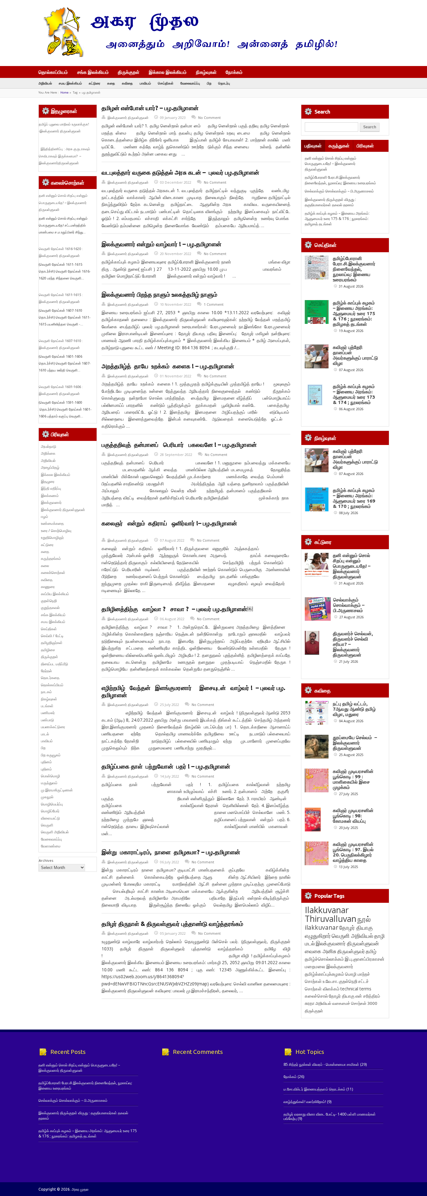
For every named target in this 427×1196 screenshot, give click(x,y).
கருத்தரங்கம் (51, 558)
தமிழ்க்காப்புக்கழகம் (324, 974)
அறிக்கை (48, 453)
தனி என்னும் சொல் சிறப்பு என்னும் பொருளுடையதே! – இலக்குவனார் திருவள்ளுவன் (63, 203)
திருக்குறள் (128, 72)
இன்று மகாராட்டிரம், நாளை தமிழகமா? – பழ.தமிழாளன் (171, 852)
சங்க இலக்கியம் (93, 72)
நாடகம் (46, 691)
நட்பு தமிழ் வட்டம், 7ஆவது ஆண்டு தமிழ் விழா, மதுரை (354, 709)
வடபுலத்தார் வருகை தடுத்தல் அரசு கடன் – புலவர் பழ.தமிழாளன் (180, 172)
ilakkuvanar (321, 927)
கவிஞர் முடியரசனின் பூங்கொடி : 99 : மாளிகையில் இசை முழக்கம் (353, 779)
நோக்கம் (234, 72)
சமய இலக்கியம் (70, 83)
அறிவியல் (45, 83)
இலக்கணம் (50, 495)
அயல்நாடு (48, 446)
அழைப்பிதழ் (50, 467)
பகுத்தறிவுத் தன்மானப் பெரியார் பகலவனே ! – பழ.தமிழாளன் (179, 444)
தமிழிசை (48, 649)
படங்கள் (47, 705)
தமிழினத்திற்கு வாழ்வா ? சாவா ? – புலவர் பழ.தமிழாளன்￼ (177, 609)
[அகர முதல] (187, 55)
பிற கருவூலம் (51, 755)
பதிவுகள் (313, 145)
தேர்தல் (46, 670)
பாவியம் (145, 83)
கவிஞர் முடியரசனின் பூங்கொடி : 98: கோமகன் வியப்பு (353, 816)
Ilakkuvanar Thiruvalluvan (330, 914)
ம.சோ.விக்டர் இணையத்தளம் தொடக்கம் (314, 1089)
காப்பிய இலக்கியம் (55, 593)
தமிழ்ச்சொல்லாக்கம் (324, 959)
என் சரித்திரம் (367, 996)
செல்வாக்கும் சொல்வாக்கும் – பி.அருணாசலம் (339, 191)
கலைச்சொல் (316, 996)
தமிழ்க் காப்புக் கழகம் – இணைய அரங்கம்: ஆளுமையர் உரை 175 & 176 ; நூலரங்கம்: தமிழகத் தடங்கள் (337, 219)
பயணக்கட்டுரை (53, 726)
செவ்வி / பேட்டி (52, 635)
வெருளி (47, 825)
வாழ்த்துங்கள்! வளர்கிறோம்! (305, 1101)
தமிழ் (371, 951)
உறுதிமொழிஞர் (52, 537)
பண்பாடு (47, 720)
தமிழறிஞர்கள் (52, 642)
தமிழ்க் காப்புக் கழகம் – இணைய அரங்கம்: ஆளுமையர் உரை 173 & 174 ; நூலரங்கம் (354, 394)
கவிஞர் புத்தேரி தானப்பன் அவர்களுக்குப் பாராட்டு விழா (355, 355)
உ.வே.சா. (330, 981)
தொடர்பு (224, 83)
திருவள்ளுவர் (351, 951)
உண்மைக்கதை (52, 523)
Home (64, 92)
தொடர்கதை (50, 677)
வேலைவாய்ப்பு (190, 83)
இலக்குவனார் (51, 502)
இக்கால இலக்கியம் (168, 72)
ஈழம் (44, 516)
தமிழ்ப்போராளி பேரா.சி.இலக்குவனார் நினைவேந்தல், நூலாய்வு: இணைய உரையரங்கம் (340, 180)
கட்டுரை (94, 83)
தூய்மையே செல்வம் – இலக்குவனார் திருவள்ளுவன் (355, 743)
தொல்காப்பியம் (53, 72)
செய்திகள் (165, 83)
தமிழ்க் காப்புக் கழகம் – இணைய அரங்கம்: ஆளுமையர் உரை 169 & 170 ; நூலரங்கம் (354, 498)
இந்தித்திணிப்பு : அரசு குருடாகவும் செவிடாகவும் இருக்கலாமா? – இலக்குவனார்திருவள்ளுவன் (64, 156)
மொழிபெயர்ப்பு (52, 804)
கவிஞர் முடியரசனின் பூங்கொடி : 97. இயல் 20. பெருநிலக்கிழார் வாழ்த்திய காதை (353, 852)
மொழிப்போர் (50, 811)
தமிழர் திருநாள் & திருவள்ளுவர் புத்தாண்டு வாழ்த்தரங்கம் (172, 923)
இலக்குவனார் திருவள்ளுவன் (128, 117)
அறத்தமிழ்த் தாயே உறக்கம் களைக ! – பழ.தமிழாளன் (168, 366)
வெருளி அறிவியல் (55, 832)
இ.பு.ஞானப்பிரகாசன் (364, 959)
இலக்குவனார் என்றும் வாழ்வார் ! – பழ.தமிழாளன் (161, 244)
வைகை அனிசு (320, 951)
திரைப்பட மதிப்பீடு (54, 664)
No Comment (209, 117)
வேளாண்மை (51, 846)
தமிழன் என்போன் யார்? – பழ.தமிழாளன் (150, 108)
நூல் (364, 919)
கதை (111, 83)
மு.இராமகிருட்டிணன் (57, 790)
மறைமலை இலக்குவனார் (329, 966)
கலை (45, 565)
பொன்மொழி (50, 776)
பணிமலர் (48, 712)
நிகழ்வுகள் (206, 72)
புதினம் (46, 761)
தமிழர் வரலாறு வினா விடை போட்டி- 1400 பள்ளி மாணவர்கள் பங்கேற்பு (330, 1116)
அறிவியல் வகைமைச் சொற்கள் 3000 (346, 1003)
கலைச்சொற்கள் (53, 572)
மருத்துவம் (49, 782)
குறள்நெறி (49, 600)
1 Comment (214, 304)
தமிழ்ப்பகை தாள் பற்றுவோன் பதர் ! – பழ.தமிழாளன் (166, 766)
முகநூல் (47, 797)
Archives (46, 860)
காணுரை (48, 586)
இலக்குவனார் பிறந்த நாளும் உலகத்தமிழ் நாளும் (159, 294)
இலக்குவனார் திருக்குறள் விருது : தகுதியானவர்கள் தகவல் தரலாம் (330, 202)
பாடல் (45, 734)
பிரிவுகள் (365, 145)
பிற (209, 83)
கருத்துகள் (339, 145)
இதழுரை (47, 481)
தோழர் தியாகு (341, 996)
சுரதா (309, 1003)
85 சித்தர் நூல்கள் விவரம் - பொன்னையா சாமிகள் (321, 1064)
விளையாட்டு (50, 818)
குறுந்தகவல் (50, 607)
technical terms (355, 989)
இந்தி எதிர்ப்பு (51, 488)
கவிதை (127, 83)
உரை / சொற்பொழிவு (56, 530)
